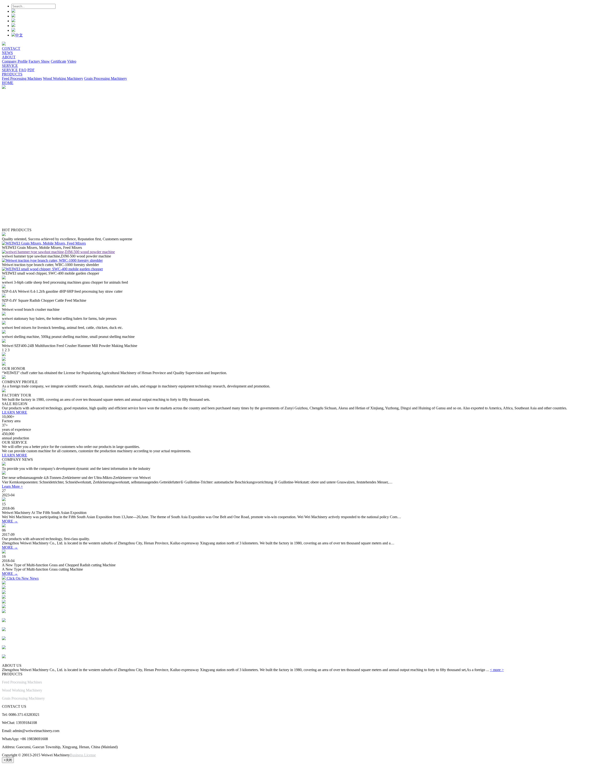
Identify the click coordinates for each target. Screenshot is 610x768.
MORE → (10, 521)
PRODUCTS (12, 74)
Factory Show (39, 61)
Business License (83, 755)
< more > (497, 670)
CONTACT (11, 48)
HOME (7, 83)
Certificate (58, 61)
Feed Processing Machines (22, 78)
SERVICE (10, 66)
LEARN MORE (14, 412)
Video (71, 61)
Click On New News (22, 578)
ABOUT (8, 57)
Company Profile (15, 61)
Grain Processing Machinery (105, 78)
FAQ (22, 70)
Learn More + (12, 486)
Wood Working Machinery (63, 78)
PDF (31, 70)
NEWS (7, 53)
